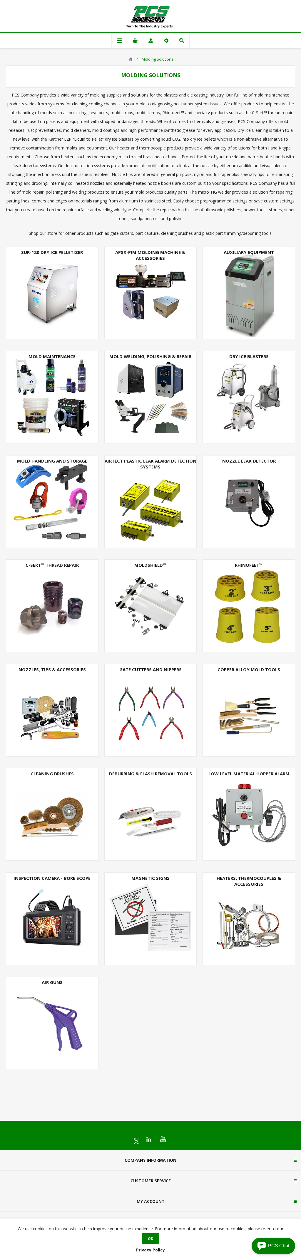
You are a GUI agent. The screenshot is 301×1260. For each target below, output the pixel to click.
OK (150, 1238)
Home (131, 59)
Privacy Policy (150, 1250)
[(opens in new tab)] (136, 1141)
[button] (273, 1246)
